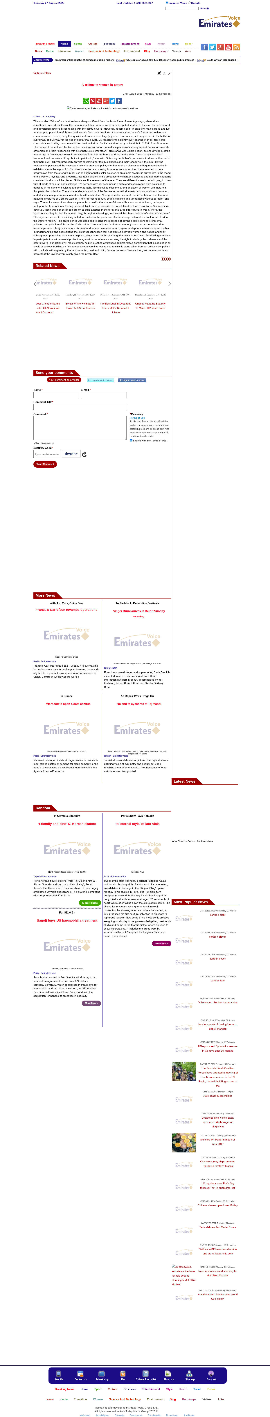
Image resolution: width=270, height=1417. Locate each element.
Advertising (102, 1379)
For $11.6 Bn (67, 912)
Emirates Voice (178, 2)
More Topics (90, 902)
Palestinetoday (154, 1415)
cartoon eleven (217, 936)
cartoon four (218, 980)
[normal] (164, 73)
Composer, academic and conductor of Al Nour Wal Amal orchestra (131, 308)
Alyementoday (172, 1415)
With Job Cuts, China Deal (66, 603)
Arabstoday (85, 1415)
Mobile (59, 1379)
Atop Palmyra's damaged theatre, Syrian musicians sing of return (61, 304)
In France (67, 696)
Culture (37, 73)
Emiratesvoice (136, 1415)
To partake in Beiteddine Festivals (137, 603)
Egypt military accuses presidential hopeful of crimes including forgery (61, 60)
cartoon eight (217, 914)
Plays (47, 73)
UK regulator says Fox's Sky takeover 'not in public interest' (148, 60)
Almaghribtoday (102, 1415)
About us (168, 1379)
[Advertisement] (115, 23)
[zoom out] (169, 73)
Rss (123, 1379)
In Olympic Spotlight (67, 815)
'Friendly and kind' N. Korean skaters (67, 824)
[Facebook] (132, 381)
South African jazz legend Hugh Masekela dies (220, 60)
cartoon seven (218, 958)
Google (195, 2)
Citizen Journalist (146, 1379)
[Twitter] (100, 381)
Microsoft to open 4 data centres (68, 703)
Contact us (81, 1379)
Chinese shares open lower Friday (218, 1205)
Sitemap (190, 1379)
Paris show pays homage (137, 815)
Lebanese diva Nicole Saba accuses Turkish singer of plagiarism (218, 1122)
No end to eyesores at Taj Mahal (139, 703)
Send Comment (45, 464)
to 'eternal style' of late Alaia (138, 824)
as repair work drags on (137, 696)
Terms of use (137, 417)
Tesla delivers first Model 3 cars (217, 1227)
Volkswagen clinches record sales (217, 1002)
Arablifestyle (189, 1415)
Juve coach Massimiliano (217, 1095)
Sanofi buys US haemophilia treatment (67, 920)
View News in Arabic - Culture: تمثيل (192, 840)
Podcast (211, 1379)
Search (204, 8)
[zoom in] (159, 73)
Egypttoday (120, 1415)
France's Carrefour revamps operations (66, 610)
